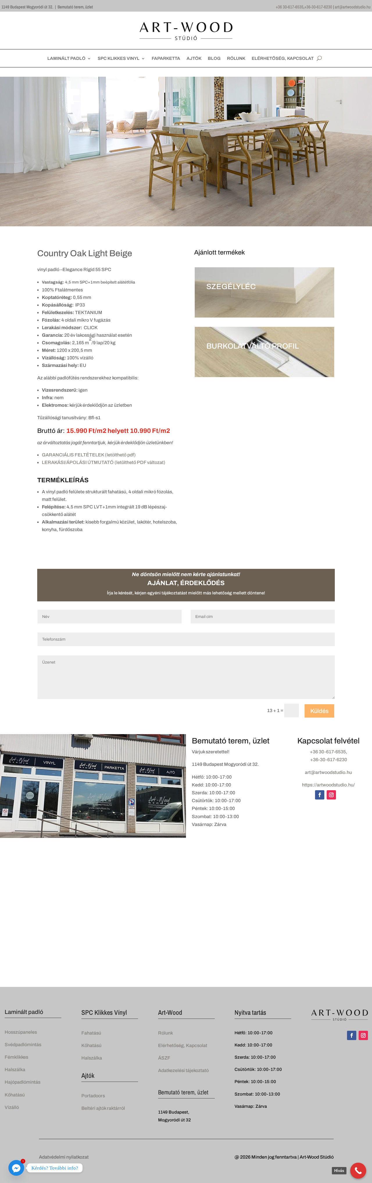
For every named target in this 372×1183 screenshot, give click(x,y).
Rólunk (165, 1032)
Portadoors (93, 1095)
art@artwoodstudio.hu (353, 7)
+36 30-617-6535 (289, 7)
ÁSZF (164, 1057)
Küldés (319, 711)
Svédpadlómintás (23, 1044)
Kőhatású (15, 1094)
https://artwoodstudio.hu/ (328, 784)
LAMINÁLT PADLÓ (66, 58)
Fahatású (91, 1032)
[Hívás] (358, 1171)
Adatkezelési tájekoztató (183, 1070)
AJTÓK (194, 58)
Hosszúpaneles (21, 1032)
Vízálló (12, 1107)
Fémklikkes (16, 1057)
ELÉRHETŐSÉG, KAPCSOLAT (283, 58)
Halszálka (15, 1069)
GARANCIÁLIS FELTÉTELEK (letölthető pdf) (89, 454)
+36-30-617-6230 (318, 7)
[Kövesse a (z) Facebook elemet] (319, 795)
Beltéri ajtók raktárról (103, 1108)
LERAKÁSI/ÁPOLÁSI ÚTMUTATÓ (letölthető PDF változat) (103, 462)
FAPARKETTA (166, 58)
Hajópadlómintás (22, 1082)
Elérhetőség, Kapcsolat (182, 1045)
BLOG (214, 58)
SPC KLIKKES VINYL (119, 58)
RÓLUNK (236, 58)
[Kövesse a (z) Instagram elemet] (331, 795)
